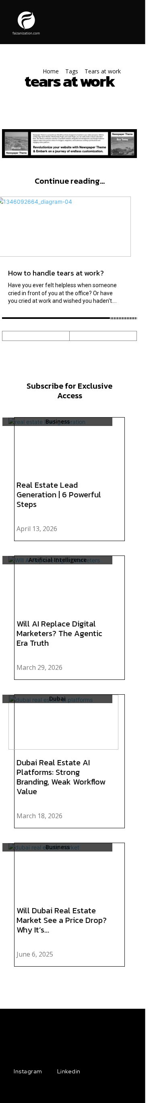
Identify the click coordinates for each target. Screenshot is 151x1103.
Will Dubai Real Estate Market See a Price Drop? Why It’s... (62, 920)
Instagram (28, 1071)
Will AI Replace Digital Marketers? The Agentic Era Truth (59, 633)
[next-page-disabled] (103, 336)
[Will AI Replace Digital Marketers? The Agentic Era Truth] (63, 583)
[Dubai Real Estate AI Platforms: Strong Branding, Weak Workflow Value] (63, 722)
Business (58, 421)
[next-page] (120, 980)
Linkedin (69, 1071)
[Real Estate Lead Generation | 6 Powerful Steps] (63, 445)
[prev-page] (36, 336)
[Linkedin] (48, 1071)
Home (51, 71)
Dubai (57, 698)
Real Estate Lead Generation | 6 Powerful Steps (59, 494)
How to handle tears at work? (56, 273)
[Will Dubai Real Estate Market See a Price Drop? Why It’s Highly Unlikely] (63, 870)
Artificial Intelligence (58, 560)
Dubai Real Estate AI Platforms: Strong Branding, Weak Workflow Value (61, 776)
